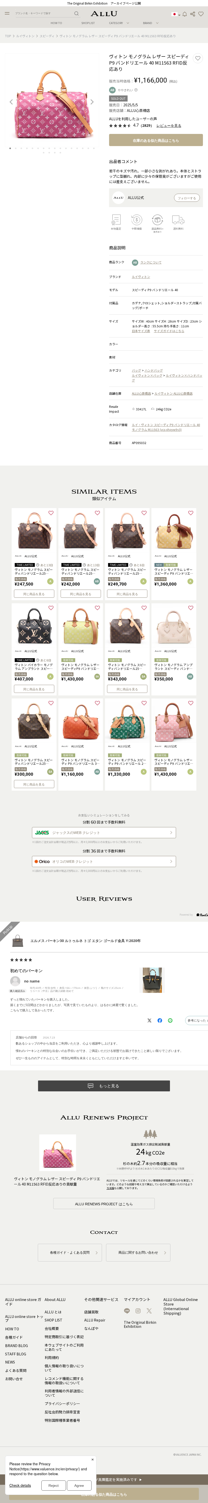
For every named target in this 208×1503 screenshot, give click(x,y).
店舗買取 (91, 1311)
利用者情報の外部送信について (64, 1393)
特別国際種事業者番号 (62, 1420)
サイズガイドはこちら (169, 331)
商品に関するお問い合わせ (138, 1252)
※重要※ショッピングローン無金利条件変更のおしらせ (104, 3)
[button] (201, 14)
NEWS (10, 1362)
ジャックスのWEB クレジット (76, 833)
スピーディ (47, 36)
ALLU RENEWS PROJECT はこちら (104, 1204)
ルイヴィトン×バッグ (147, 375)
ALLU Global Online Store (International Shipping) (180, 1306)
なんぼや (91, 1328)
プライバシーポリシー (62, 1403)
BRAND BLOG (16, 1345)
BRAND (147, 23)
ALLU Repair (94, 1319)
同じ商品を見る (34, 594)
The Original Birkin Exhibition (140, 1324)
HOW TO (56, 23)
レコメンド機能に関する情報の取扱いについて (64, 1380)
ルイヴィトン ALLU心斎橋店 (173, 393)
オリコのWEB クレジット (72, 861)
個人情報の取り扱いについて (64, 1368)
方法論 (110, 1188)
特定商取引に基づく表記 (64, 1336)
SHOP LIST (88, 23)
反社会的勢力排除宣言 (62, 1411)
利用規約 (52, 1357)
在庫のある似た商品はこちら (156, 140)
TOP (8, 36)
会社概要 (52, 1328)
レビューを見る (169, 126)
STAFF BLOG (15, 1353)
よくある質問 (15, 1370)
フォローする (187, 198)
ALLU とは (53, 1311)
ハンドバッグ (154, 370)
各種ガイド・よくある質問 (70, 1252)
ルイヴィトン (25, 36)
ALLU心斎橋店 (141, 393)
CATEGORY (116, 23)
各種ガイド (14, 1337)
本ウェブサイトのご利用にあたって (64, 1347)
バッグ (136, 370)
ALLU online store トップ (24, 1318)
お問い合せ (14, 1378)
